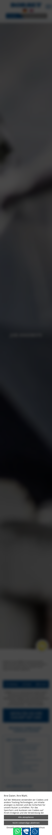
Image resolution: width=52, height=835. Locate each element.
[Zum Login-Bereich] (0, 0)
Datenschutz (39, 827)
